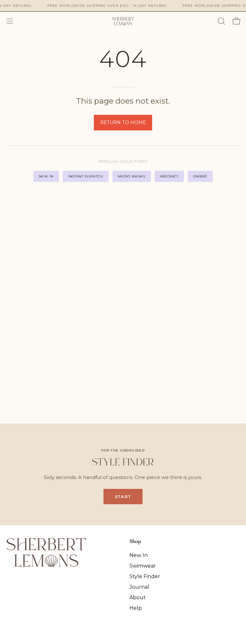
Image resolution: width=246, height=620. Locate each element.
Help (135, 608)
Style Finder (144, 576)
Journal (139, 587)
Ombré (200, 176)
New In (46, 176)
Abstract (169, 176)
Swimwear (142, 566)
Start (123, 496)
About (137, 597)
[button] (220, 21)
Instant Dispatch (85, 176)
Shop (135, 541)
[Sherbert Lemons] (123, 21)
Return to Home (123, 122)
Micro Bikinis (131, 176)
